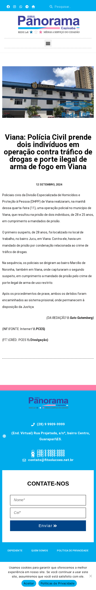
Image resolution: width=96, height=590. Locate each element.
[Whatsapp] (21, 7)
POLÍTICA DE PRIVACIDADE (72, 550)
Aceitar (29, 583)
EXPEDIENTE (15, 550)
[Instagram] (14, 7)
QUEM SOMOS (39, 550)
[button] (48, 43)
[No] (90, 576)
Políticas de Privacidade (58, 583)
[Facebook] (8, 7)
